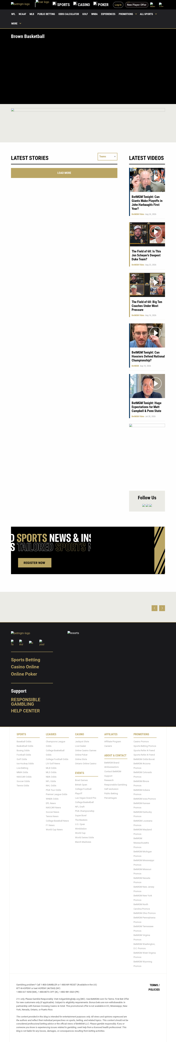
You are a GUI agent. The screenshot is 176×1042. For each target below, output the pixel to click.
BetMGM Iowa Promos (145, 798)
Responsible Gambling (25, 701)
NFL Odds (51, 781)
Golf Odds (22, 759)
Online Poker (24, 673)
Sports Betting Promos (145, 746)
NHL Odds (51, 785)
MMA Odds (22, 772)
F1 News (50, 825)
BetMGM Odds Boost (144, 759)
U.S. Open (80, 824)
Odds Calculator (68, 14)
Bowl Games (81, 780)
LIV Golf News (53, 763)
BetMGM (135, 366)
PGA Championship (84, 811)
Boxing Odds (23, 750)
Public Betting (46, 14)
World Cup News (54, 829)
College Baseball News (57, 821)
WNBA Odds (52, 798)
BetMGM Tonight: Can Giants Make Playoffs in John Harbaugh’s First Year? (147, 203)
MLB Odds (51, 768)
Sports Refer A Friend (144, 750)
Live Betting (22, 768)
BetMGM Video (138, 214)
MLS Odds (51, 772)
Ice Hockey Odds (25, 763)
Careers (108, 746)
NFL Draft (80, 806)
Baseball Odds (24, 741)
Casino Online (25, 666)
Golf (85, 14)
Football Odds (24, 754)
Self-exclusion (111, 789)
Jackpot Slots (82, 741)
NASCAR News (53, 807)
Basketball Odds (25, 746)
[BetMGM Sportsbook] (23, 4)
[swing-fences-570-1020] (147, 455)
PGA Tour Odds (53, 790)
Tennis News (52, 816)
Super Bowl (80, 815)
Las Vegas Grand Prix (85, 797)
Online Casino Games (85, 750)
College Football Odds (57, 759)
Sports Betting (25, 659)
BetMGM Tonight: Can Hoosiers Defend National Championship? (148, 356)
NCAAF (22, 14)
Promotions (126, 14)
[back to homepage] (42, 4)
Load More (64, 173)
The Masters (81, 819)
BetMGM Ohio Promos (145, 913)
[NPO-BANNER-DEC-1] (88, 118)
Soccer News (52, 812)
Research (109, 780)
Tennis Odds (23, 785)
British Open (81, 784)
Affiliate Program (112, 741)
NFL (13, 14)
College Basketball (84, 802)
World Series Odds (84, 837)
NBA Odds (51, 776)
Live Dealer (80, 746)
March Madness (83, 841)
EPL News (51, 803)
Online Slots (81, 759)
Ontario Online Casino (85, 763)
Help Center (25, 711)
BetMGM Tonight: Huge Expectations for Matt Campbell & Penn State (146, 407)
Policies (154, 989)
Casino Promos (141, 741)
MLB (32, 14)
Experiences (108, 14)
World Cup (80, 833)
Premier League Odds (56, 794)
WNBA (94, 14)
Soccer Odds (23, 781)
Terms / (155, 985)
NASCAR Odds (24, 776)
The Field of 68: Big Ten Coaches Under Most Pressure (147, 306)
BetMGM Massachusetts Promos (141, 842)
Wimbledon (81, 828)
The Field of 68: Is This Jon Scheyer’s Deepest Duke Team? (146, 255)
